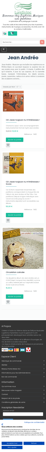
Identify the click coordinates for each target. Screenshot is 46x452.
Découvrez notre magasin (12, 390)
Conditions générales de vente (13, 402)
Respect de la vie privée (11, 398)
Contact (5, 394)
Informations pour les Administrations (16, 373)
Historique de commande (11, 361)
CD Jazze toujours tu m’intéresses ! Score (23, 182)
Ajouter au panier (14, 140)
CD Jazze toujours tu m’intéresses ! (23, 120)
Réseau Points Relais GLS (11, 369)
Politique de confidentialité (34, 422)
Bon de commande (9, 377)
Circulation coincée (15, 272)
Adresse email (9, 411)
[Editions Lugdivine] (23, 8)
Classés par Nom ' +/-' (11, 87)
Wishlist (4, 365)
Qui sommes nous (9, 386)
